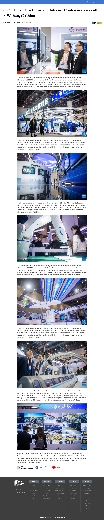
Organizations (46, 501)
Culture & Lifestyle (19, 2)
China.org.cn (87, 488)
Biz (13, 2)
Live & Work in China (60, 490)
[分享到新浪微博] (100, 23)
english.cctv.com (87, 490)
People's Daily (87, 485)
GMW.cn (87, 506)
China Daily (87, 493)
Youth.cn (87, 498)
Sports (33, 495)
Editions (62, 2)
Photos (74, 490)
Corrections (74, 493)
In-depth (33, 498)
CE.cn (87, 501)
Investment (60, 485)
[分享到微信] (98, 23)
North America (46, 495)
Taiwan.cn (87, 503)
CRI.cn (87, 495)
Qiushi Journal (87, 511)
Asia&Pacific (46, 485)
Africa (46, 493)
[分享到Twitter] (95, 23)
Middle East (46, 490)
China (9, 2)
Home (4, 2)
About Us (74, 495)
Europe (46, 488)
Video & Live (33, 2)
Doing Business (60, 488)
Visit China (60, 495)
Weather (60, 498)
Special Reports (74, 485)
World (27, 2)
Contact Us (74, 498)
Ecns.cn (87, 508)
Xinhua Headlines (50, 2)
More (57, 2)
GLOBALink (41, 2)
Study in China (60, 493)
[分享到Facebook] (93, 23)
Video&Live (74, 488)
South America (46, 498)
